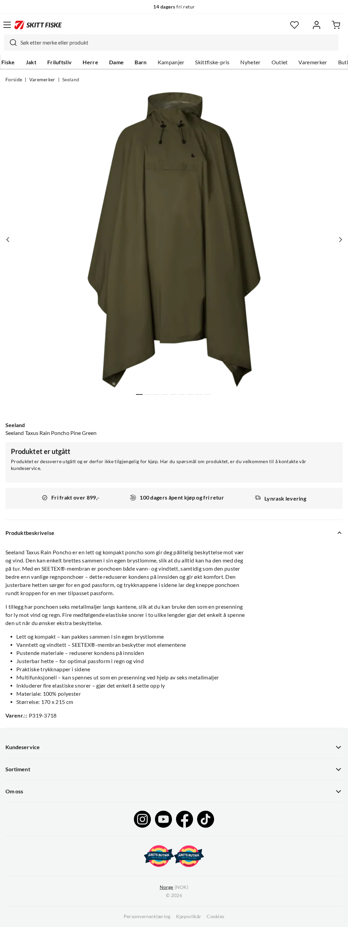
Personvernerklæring (147, 916)
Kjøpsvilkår (189, 916)
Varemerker (312, 62)
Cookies (215, 916)
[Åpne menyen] (7, 24)
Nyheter (250, 62)
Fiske (8, 62)
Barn (140, 62)
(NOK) (174, 887)
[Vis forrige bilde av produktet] (8, 239)
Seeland (70, 79)
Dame (116, 62)
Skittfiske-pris (212, 62)
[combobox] (171, 42)
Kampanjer (171, 62)
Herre (90, 62)
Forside (13, 79)
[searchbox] (177, 42)
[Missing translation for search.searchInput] (10, 42)
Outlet (280, 62)
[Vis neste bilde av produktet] (340, 239)
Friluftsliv (59, 62)
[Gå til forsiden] (38, 24)
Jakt (31, 62)
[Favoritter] (294, 25)
